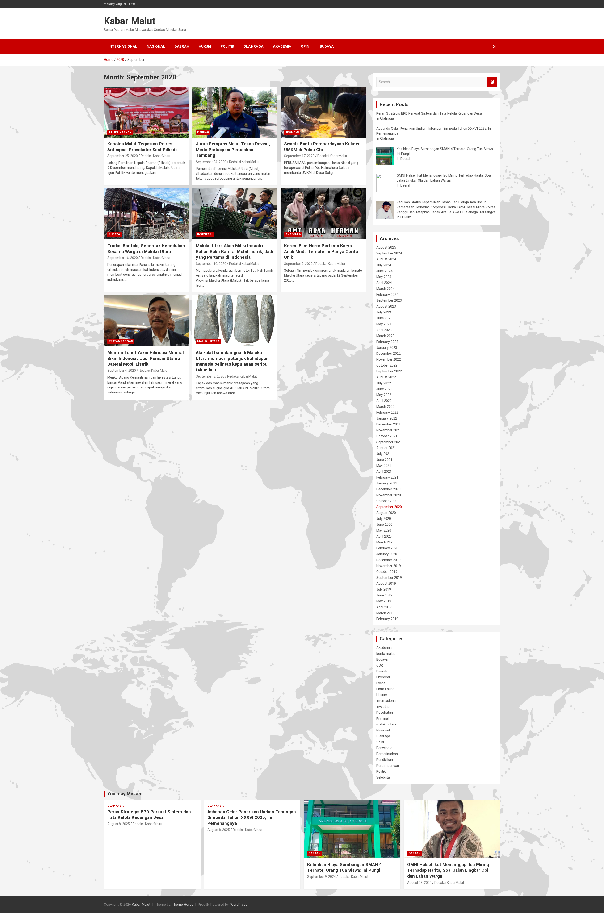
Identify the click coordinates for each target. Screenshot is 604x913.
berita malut (385, 653)
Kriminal (382, 718)
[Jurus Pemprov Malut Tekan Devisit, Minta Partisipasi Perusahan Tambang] (235, 112)
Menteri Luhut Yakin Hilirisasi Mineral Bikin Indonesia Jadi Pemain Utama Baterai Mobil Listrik (145, 358)
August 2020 (386, 513)
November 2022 (388, 359)
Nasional (156, 46)
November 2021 (388, 430)
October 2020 (386, 501)
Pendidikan (384, 760)
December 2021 (388, 424)
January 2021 (386, 483)
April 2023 (384, 330)
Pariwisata (384, 748)
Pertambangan (121, 341)
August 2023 (386, 306)
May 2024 (383, 277)
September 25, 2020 (122, 156)
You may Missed (125, 793)
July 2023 (383, 312)
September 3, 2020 (210, 376)
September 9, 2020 (298, 264)
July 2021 (383, 454)
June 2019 (384, 595)
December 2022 (388, 353)
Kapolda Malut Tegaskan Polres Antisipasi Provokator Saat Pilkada (142, 146)
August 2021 (386, 448)
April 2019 (384, 607)
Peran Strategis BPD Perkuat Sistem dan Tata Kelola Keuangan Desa (149, 814)
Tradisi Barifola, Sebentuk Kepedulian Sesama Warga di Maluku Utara (146, 248)
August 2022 (386, 377)
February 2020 (387, 548)
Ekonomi (292, 132)
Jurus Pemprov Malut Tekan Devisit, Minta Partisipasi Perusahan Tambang (233, 149)
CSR (379, 665)
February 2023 (387, 342)
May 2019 (383, 601)
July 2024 (383, 265)
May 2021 (383, 465)
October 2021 (386, 436)
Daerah (182, 46)
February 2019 (387, 619)
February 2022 (387, 412)
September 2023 (389, 300)
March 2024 (385, 289)
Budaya (327, 46)
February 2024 (387, 294)
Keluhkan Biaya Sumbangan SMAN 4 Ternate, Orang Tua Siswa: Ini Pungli (344, 867)
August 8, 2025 (118, 824)
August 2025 (386, 247)
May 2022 (383, 395)
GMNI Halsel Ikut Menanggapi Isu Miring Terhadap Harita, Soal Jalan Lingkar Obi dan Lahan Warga (448, 870)
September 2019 (389, 577)
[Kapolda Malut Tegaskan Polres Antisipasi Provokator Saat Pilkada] (146, 112)
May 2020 (383, 530)
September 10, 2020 (211, 264)
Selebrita (383, 777)
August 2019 (386, 583)
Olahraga (253, 46)
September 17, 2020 (299, 156)
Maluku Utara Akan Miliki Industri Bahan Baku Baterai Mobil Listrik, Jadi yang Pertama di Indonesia (234, 251)
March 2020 (385, 542)
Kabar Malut (129, 21)
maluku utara (208, 341)
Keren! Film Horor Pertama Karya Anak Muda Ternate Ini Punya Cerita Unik (321, 251)
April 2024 (384, 283)
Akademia (282, 46)
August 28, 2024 (419, 882)
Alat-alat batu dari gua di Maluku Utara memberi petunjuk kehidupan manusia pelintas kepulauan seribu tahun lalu (232, 361)
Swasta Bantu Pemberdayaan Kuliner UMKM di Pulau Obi (322, 146)
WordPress (238, 904)
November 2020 (388, 495)
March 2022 (385, 406)
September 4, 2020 (121, 370)
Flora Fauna (385, 689)
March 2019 (385, 613)
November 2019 (388, 566)
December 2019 (388, 560)
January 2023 (386, 348)
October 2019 (386, 572)
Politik (227, 46)
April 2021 (384, 471)
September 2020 (389, 507)
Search (492, 82)
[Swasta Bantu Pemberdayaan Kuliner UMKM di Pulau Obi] (323, 112)
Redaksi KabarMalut (155, 156)
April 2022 (384, 401)
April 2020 (384, 536)
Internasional (123, 46)
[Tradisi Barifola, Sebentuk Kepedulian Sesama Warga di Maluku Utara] (146, 214)
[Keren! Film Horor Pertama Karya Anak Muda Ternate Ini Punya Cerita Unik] (323, 214)
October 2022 (386, 365)
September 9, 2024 (321, 877)
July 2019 (383, 589)
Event (380, 683)
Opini (305, 46)
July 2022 (383, 383)
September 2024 (389, 253)
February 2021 (387, 477)
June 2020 (384, 524)
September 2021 (389, 442)
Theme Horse (182, 904)
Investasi (204, 234)
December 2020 (388, 489)
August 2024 (386, 259)
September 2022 (389, 371)
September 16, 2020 (122, 258)
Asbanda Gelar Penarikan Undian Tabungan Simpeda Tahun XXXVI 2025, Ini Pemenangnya (251, 817)
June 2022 (384, 389)
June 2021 (384, 460)
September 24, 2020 (211, 162)
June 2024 (384, 271)
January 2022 (386, 418)
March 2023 (385, 336)
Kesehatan (384, 712)
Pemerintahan (120, 132)
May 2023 (383, 324)
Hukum (205, 46)
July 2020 (383, 519)
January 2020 (386, 554)
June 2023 (384, 318)
